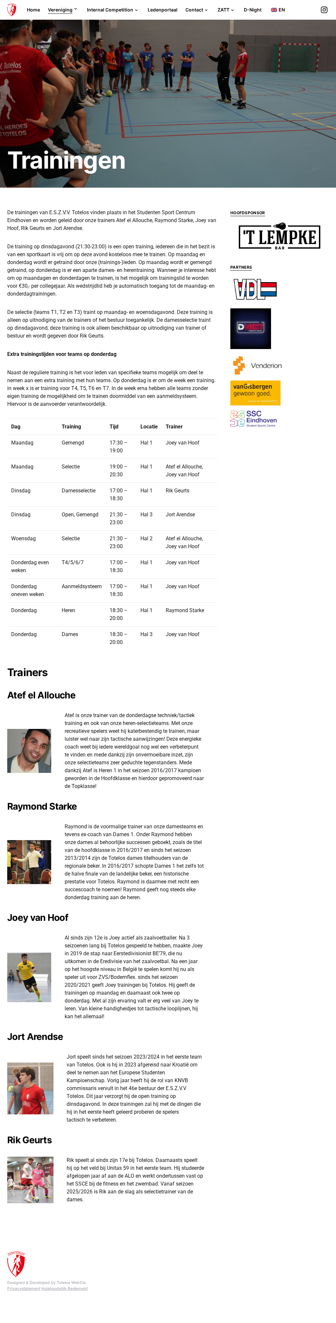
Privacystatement (23, 1288)
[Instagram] (324, 10)
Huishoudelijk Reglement (64, 1288)
